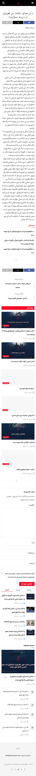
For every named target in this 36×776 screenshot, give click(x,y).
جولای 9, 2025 (28, 365)
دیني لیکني (5, 410)
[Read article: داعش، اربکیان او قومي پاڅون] (18, 458)
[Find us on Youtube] (18, 769)
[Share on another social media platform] (7, 22)
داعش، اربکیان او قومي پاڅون (25, 469)
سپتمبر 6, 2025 (28, 338)
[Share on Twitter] (18, 22)
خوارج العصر (5, 325)
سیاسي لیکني (5, 437)
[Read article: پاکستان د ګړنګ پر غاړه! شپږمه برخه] (18, 431)
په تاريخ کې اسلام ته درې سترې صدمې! (23, 415)
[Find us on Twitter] (21, 769)
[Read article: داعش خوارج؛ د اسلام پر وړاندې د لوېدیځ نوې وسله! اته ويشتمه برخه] (18, 320)
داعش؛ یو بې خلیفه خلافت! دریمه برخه (22, 361)
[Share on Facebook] (29, 22)
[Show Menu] (33, 3)
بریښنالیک (30, 552)
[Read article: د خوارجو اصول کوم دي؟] (18, 377)
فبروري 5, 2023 (28, 419)
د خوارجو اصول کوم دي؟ (26, 388)
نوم (32, 542)
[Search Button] (3, 3)
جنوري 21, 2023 (28, 473)
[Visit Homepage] (18, 3)
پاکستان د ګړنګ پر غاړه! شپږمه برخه (23, 442)
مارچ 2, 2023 (28, 392)
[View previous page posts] (19, 259)
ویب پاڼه (32, 563)
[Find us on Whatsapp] (15, 769)
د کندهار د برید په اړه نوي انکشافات (14, 621)
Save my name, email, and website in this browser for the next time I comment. (19, 575)
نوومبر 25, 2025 (28, 446)
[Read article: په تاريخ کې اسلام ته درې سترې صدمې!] (18, 404)
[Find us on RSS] (11, 769)
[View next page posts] (16, 259)
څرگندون (31, 505)
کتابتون (17, 748)
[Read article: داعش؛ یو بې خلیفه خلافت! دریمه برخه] (18, 350)
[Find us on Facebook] (24, 769)
